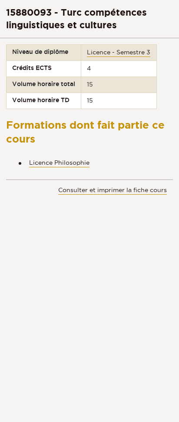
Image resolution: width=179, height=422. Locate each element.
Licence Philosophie (59, 162)
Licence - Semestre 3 (118, 52)
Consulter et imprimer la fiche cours (112, 189)
